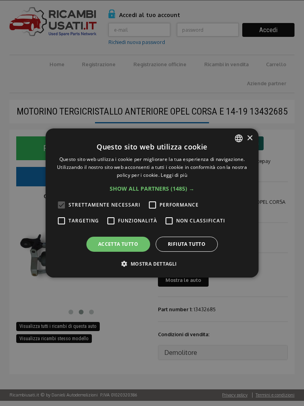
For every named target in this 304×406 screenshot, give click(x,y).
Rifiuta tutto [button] (186, 244)
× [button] (250, 138)
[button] (152, 188)
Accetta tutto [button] (118, 244)
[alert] (152, 203)
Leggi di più (174, 175)
